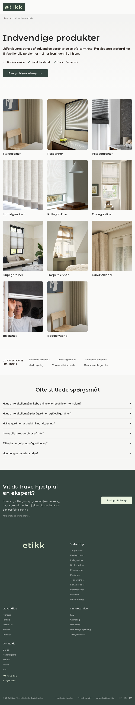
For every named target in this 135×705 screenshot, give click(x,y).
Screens (6, 629)
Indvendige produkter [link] (24, 18)
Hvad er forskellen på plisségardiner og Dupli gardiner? (37, 413)
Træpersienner (77, 579)
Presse (6, 664)
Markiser (7, 614)
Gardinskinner (77, 589)
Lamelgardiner (77, 584)
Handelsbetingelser (64, 698)
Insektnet (74, 594)
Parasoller (7, 624)
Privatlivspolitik (85, 698)
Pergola (6, 619)
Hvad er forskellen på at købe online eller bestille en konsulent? (42, 403)
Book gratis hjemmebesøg (22, 73)
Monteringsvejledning (80, 629)
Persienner (75, 575)
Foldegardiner (77, 555)
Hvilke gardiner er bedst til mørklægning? (29, 423)
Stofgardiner (76, 550)
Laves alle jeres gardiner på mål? (23, 433)
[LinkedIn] (130, 698)
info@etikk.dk (9, 680)
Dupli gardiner (77, 565)
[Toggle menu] (128, 7)
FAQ (72, 614)
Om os (6, 649)
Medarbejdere (9, 654)
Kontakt (6, 659)
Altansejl (7, 634)
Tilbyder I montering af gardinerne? (25, 443)
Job (4, 669)
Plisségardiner (77, 570)
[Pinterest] (125, 698)
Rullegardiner (76, 560)
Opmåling (75, 619)
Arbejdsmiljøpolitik (105, 698)
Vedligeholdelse (77, 634)
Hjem (5, 18)
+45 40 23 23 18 (10, 675)
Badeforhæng (77, 599)
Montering (75, 624)
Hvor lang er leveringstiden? (20, 453)
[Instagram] (121, 698)
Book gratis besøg (117, 500)
